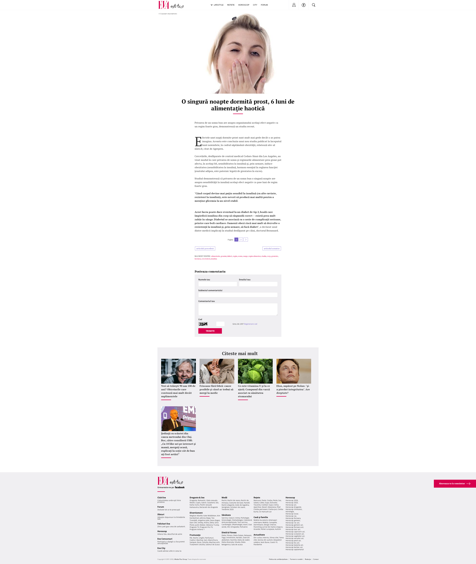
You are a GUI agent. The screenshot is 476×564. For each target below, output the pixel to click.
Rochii (195, 538)
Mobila (265, 522)
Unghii (201, 538)
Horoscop (243, 5)
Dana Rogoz (215, 520)
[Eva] (165, 3)
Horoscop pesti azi (293, 540)
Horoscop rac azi (292, 522)
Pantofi (247, 503)
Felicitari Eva (163, 523)
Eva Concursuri (164, 538)
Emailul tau (245, 279)
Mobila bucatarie (261, 520)
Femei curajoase (267, 529)
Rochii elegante (228, 505)
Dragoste (193, 500)
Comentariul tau (206, 301)
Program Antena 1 (197, 529)
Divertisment (196, 512)
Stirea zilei (274, 537)
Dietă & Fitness (229, 532)
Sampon (193, 542)
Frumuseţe (195, 535)
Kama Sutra (194, 505)
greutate (274, 256)
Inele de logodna (242, 505)
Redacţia (308, 559)
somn (240, 256)
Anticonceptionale (229, 522)
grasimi (223, 256)
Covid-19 (273, 542)
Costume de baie (236, 503)
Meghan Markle (196, 515)
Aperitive (257, 507)
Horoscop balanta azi (294, 545)
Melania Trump (212, 525)
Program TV (194, 527)
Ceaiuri (232, 518)
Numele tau (204, 279)
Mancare (257, 500)
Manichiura (213, 540)
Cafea (261, 502)
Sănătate (226, 515)
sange (245, 256)
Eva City (161, 548)
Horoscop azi (291, 505)
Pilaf (278, 507)
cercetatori (206, 259)
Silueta (237, 542)
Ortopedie (235, 527)
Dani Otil (193, 522)
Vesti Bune (265, 542)
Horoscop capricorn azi (295, 531)
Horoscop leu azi (292, 543)
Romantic (202, 500)
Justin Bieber (200, 525)
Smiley (200, 522)
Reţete (257, 497)
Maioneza (272, 507)
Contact (316, 559)
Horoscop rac (291, 516)
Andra (206, 522)
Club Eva (161, 497)
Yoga (224, 537)
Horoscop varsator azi (295, 538)
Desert (264, 507)
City (255, 5)
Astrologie (290, 511)
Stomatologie (237, 520)
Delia (212, 522)
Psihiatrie (244, 527)
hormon (198, 259)
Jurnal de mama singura (272, 527)
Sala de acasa (237, 544)
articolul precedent (205, 248)
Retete (231, 5)
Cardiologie (226, 524)
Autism (278, 529)
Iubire (203, 502)
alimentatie (215, 256)
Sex (217, 502)
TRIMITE (210, 330)
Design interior (270, 524)
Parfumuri (209, 538)
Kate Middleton (209, 515)
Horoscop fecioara (293, 518)
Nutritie (233, 540)
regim (235, 256)
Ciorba (269, 500)
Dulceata (273, 502)
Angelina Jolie (203, 520)
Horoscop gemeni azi (294, 525)
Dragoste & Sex (197, 497)
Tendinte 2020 (228, 509)
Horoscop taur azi (293, 529)
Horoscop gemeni (293, 520)
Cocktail (264, 505)
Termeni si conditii (296, 559)
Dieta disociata (228, 542)
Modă (224, 497)
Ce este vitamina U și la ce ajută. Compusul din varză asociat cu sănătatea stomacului (254, 391)
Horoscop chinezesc (294, 509)
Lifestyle (218, 5)
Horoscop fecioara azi (294, 527)
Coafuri (193, 540)
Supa (267, 502)
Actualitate (259, 534)
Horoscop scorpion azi (295, 534)
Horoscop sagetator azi (295, 536)
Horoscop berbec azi (294, 547)
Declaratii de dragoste (208, 507)
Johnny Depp (205, 518)
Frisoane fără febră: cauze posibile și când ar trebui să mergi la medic (216, 389)
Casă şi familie (261, 517)
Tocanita (257, 505)
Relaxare (247, 535)
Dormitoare (258, 524)
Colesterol (248, 520)
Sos (279, 500)
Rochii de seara (233, 500)
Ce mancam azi (265, 511)
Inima (237, 518)
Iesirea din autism (265, 540)
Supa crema (274, 505)
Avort (245, 524)
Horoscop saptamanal (295, 549)
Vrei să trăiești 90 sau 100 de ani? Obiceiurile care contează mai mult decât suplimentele (178, 391)
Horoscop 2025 (292, 502)
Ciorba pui (272, 509)
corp (269, 256)
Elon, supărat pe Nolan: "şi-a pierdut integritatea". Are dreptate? (293, 389)
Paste (264, 500)
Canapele (273, 522)
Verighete (226, 507)
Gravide (257, 529)
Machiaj (199, 540)
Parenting (258, 527)
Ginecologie (226, 520)
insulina (214, 259)
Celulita (205, 542)
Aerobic (239, 537)
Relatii (192, 502)
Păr (191, 538)
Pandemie (258, 544)
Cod (200, 319)
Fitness (230, 535)
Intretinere (230, 537)
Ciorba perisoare (261, 509)
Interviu (266, 537)
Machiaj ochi (214, 542)
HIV (228, 527)
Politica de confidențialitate (278, 559)
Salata (256, 502)
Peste (275, 500)
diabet (229, 256)
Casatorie (211, 502)
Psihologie (245, 518)
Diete (224, 535)
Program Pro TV (206, 527)
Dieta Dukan (238, 535)
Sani (205, 540)
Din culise (258, 537)
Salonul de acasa (213, 544)
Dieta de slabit (244, 540)
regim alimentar (254, 256)
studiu (263, 256)
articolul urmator (272, 248)
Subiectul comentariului (210, 290)
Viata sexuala (211, 500)
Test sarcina (242, 522)
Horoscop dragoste (293, 507)
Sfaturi (160, 514)
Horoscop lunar (292, 514)
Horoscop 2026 (292, 500)
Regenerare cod (250, 324)
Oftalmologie (237, 524)
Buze (199, 542)
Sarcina (225, 518)
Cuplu (198, 502)
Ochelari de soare (237, 507)
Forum (264, 5)
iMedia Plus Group (180, 559)
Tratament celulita (197, 544)
